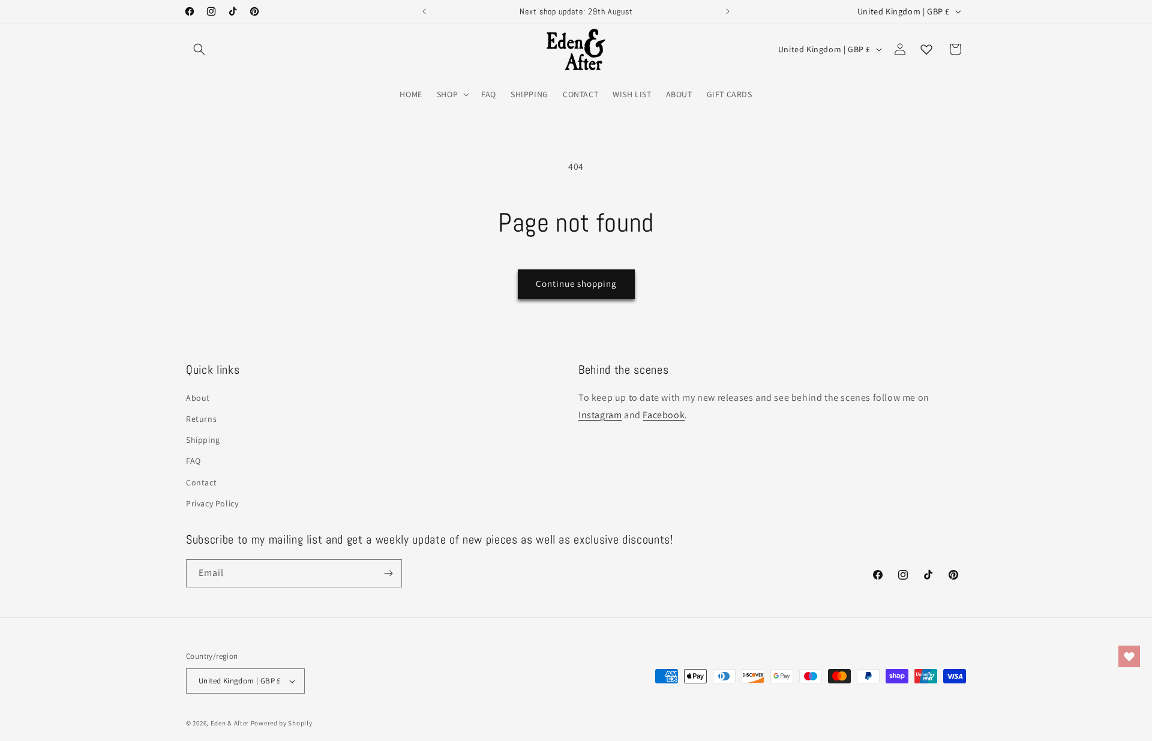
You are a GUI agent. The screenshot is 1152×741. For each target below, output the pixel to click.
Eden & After (230, 723)
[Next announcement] (728, 11)
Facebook (664, 415)
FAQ (193, 460)
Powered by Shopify (282, 723)
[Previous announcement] (424, 11)
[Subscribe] (388, 573)
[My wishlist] (926, 49)
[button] (199, 49)
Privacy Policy (212, 503)
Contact (201, 482)
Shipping (203, 439)
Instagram (600, 415)
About (198, 397)
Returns (201, 418)
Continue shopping (576, 283)
